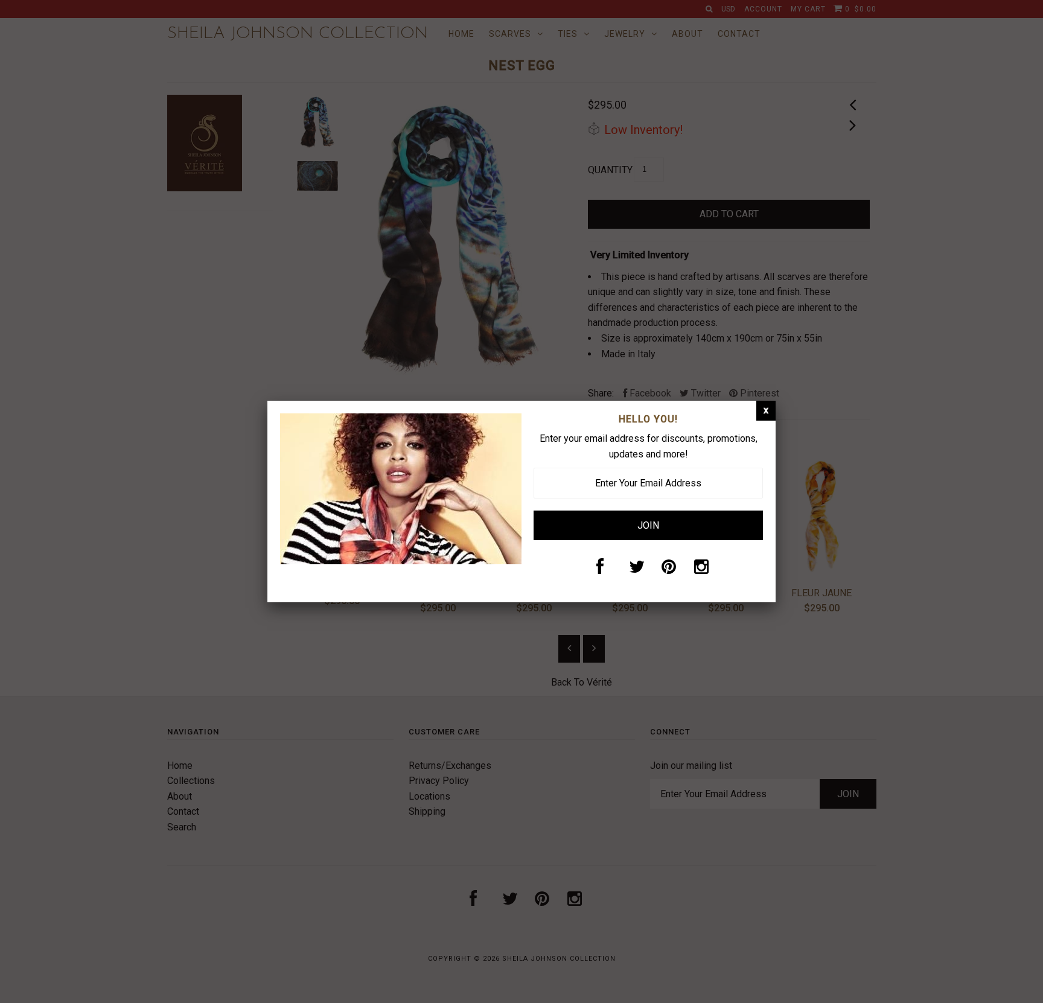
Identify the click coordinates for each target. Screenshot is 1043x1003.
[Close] (766, 410)
